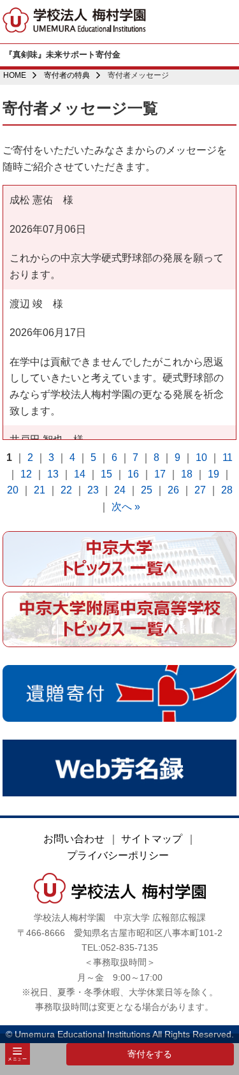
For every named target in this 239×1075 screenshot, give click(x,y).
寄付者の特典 (67, 75)
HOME (14, 75)
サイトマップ (151, 838)
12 (26, 474)
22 (66, 490)
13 (53, 474)
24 (120, 490)
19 (213, 474)
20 (12, 490)
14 (79, 474)
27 (200, 490)
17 (160, 474)
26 (173, 490)
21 (39, 490)
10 (201, 457)
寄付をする (149, 1054)
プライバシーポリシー (118, 855)
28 (227, 490)
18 (186, 474)
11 (227, 457)
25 (146, 490)
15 (106, 474)
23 (93, 490)
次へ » (126, 506)
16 (133, 474)
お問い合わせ (74, 838)
